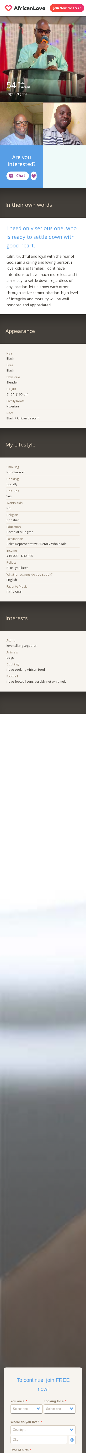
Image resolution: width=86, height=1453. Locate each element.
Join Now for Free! (67, 8)
